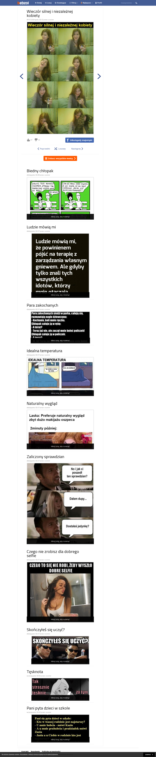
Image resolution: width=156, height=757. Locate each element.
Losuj (49, 2)
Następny (76, 148)
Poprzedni (45, 148)
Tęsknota (35, 672)
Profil (99, 2)
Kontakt (25, 751)
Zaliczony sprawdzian (45, 457)
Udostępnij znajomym (81, 140)
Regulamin (35, 751)
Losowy (62, 148)
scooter (51, 20)
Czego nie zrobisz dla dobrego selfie (53, 554)
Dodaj (39, 2)
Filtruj (73, 2)
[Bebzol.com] (23, 3)
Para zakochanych (42, 305)
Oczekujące (61, 2)
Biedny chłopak (40, 171)
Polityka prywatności (51, 751)
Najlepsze (87, 2)
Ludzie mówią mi (41, 227)
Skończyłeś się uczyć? (46, 630)
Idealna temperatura (44, 351)
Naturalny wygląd (42, 403)
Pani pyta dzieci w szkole (48, 708)
